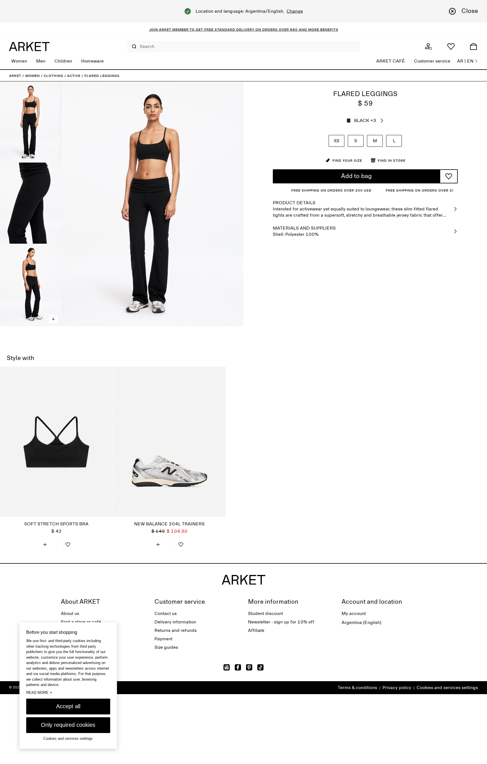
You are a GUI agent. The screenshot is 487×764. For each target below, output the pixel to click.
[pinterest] (249, 667)
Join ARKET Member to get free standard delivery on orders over (219, 29)
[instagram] (226, 667)
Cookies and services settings (447, 687)
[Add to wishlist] (448, 176)
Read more (39, 692)
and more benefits (318, 29)
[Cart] (473, 46)
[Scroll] (53, 319)
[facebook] (237, 667)
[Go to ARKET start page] (29, 46)
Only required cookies (68, 725)
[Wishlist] (450, 46)
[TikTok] (260, 667)
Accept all (68, 706)
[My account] (428, 46)
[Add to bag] (45, 544)
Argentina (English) (361, 622)
